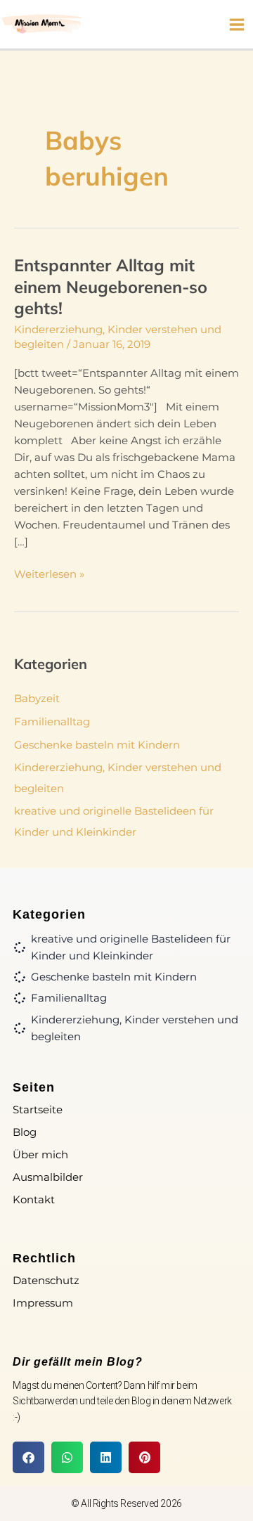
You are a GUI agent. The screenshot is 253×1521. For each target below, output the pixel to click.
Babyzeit (37, 698)
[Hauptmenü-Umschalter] (237, 24)
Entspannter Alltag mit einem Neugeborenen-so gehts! (110, 286)
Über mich (40, 1154)
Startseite (38, 1109)
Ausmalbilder (48, 1177)
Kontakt (34, 1199)
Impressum (43, 1302)
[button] (28, 1457)
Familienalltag (52, 722)
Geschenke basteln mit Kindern (97, 745)
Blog (25, 1132)
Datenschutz (46, 1280)
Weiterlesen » (49, 573)
